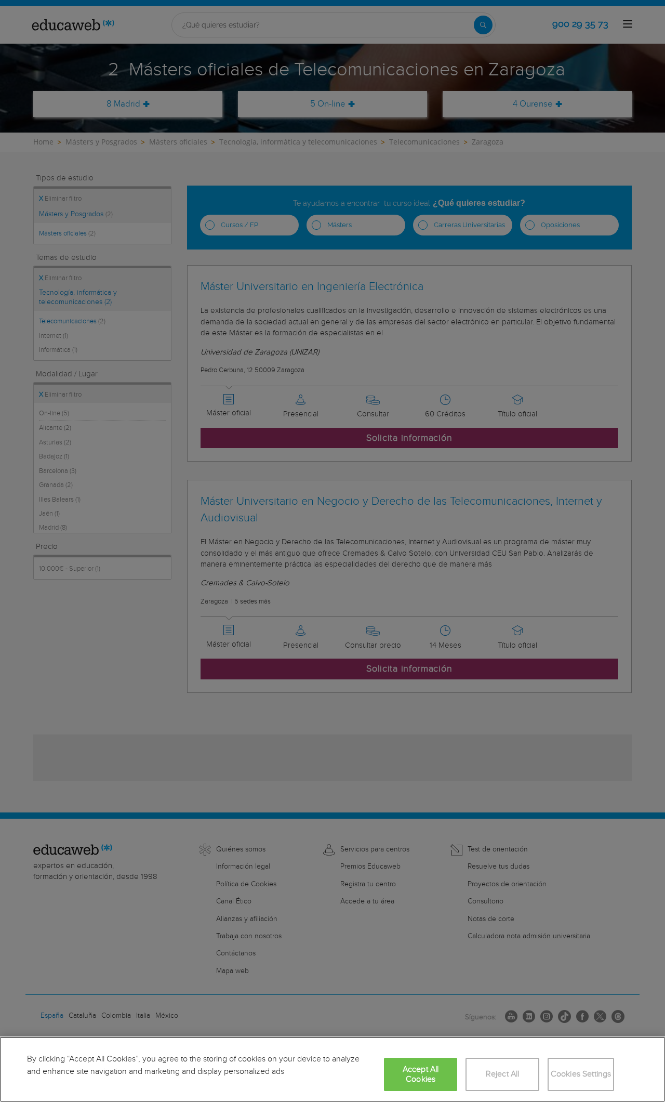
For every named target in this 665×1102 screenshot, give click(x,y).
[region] (332, 1069)
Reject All (503, 1074)
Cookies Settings (581, 1074)
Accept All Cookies (421, 1074)
